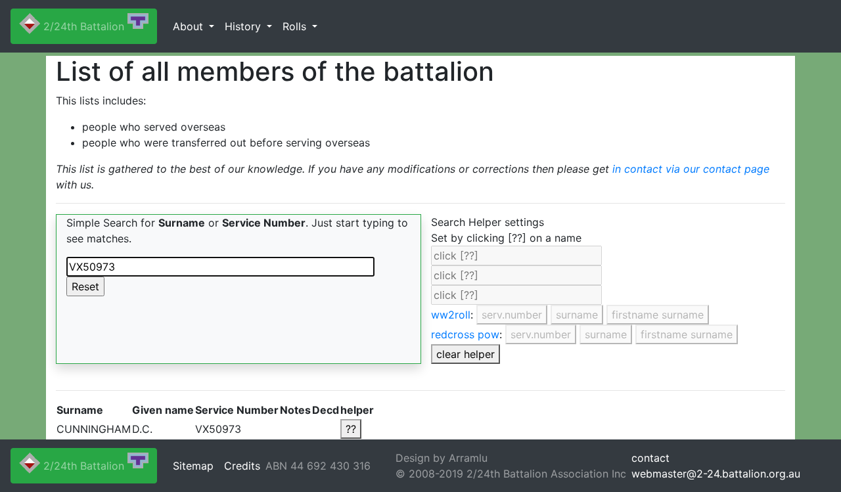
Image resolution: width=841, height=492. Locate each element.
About (189, 26)
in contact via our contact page (690, 168)
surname (577, 314)
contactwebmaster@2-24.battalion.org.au (715, 465)
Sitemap (193, 465)
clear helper (465, 354)
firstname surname (658, 314)
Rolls (296, 26)
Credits (242, 465)
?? (351, 429)
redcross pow (465, 334)
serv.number (512, 314)
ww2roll (450, 314)
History (244, 26)
